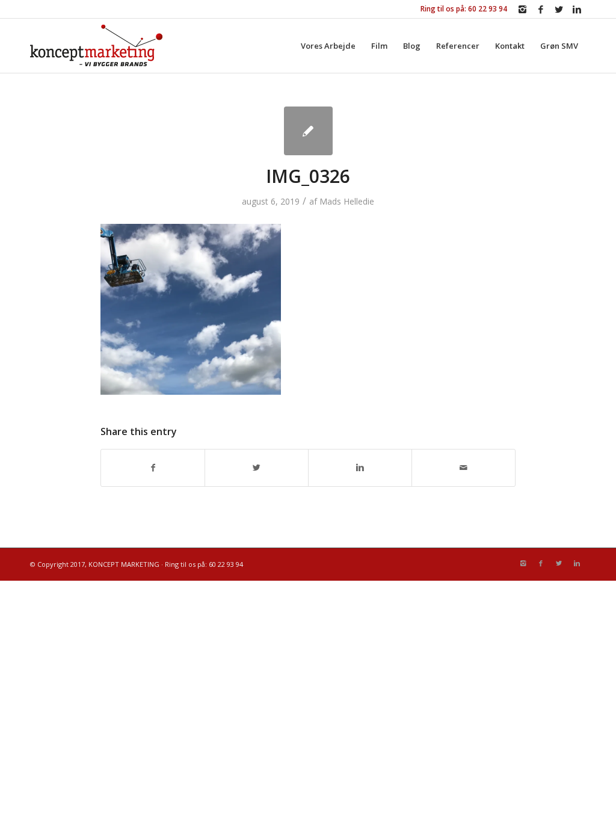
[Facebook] (540, 9)
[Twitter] (558, 9)
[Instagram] (522, 9)
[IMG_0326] (308, 131)
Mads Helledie (346, 201)
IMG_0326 (308, 176)
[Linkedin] (577, 9)
